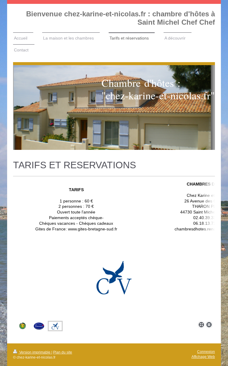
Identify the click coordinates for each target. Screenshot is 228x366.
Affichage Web (203, 357)
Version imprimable (34, 352)
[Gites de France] (22, 326)
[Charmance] (39, 326)
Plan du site (62, 352)
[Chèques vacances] (114, 289)
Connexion (206, 352)
